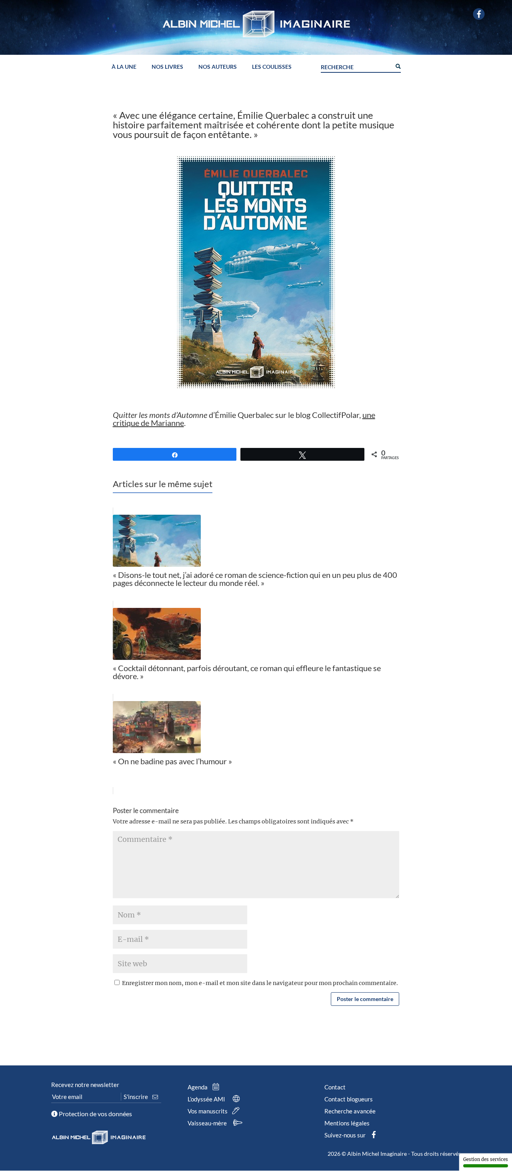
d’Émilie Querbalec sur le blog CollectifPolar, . (244, 419)
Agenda (198, 1087)
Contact (335, 1087)
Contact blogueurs (348, 1099)
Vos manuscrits (208, 1111)
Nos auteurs (217, 67)
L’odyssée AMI (207, 1099)
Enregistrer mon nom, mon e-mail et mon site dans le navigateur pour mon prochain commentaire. (260, 983)
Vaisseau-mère (208, 1123)
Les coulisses (272, 67)
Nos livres (167, 67)
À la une (124, 67)
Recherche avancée (350, 1111)
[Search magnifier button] (397, 65)
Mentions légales (347, 1123)
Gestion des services (485, 1159)
